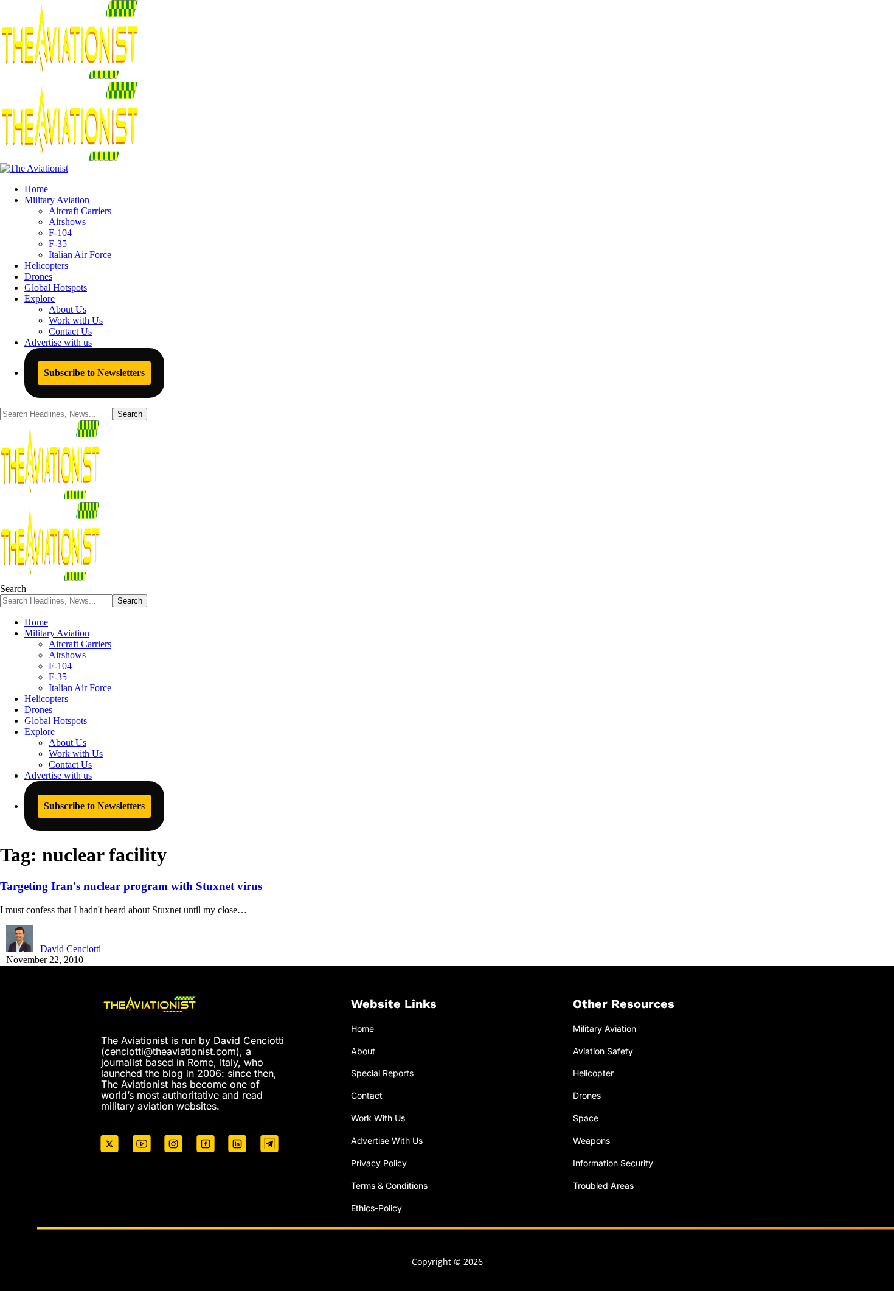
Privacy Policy (379, 1163)
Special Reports (382, 1073)
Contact (367, 1095)
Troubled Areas (603, 1185)
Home (362, 1028)
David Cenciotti (70, 949)
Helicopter (593, 1073)
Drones (587, 1095)
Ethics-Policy (376, 1208)
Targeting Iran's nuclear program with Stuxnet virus (131, 886)
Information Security (613, 1163)
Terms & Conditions (389, 1185)
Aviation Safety (603, 1051)
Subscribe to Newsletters (94, 372)
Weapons (591, 1140)
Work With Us (378, 1118)
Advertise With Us (387, 1140)
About (363, 1051)
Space (585, 1118)
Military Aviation (604, 1028)
